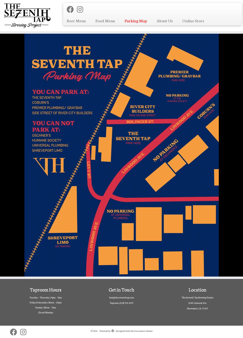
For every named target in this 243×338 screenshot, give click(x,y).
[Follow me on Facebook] (72, 9)
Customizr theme (143, 331)
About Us (165, 20)
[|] (28, 15)
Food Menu (105, 20)
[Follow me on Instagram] (81, 9)
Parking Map (136, 20)
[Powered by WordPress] (112, 330)
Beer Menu (76, 20)
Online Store (193, 20)
